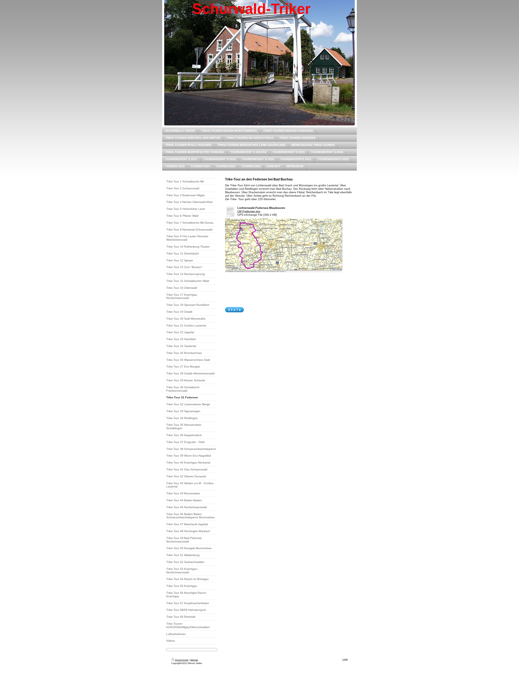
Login (345, 659)
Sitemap (194, 660)
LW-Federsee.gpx (248, 211)
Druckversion (181, 660)
